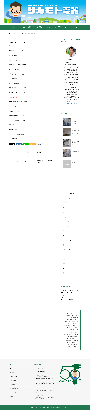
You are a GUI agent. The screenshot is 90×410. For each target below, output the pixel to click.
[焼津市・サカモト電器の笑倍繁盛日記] (45, 11)
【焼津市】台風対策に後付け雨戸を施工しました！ (44, 384)
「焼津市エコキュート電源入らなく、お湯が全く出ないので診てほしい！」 (44, 371)
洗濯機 (65, 231)
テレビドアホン (67, 198)
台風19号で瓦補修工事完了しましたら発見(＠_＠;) (44, 391)
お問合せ (76, 27)
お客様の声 (49, 27)
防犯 (64, 273)
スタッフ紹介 (67, 27)
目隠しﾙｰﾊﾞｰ (66, 259)
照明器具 (65, 245)
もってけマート (67, 184)
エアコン (65, 189)
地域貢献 (65, 217)
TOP (13, 27)
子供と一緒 (66, 221)
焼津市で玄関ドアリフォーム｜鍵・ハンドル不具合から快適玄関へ (44, 398)
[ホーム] (9, 33)
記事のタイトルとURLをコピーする (33, 152)
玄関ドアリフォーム (68, 249)
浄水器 (65, 235)
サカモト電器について (58, 27)
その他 (65, 179)
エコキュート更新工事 (68, 193)
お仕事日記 (66, 175)
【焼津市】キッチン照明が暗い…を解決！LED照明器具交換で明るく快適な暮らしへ (44, 377)
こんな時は (22, 27)
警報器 (65, 263)
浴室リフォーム (67, 240)
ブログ (65, 203)
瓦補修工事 (66, 254)
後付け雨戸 (66, 226)
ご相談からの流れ (31, 27)
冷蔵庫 (65, 212)
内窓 (64, 207)
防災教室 (65, 268)
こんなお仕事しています (40, 27)
